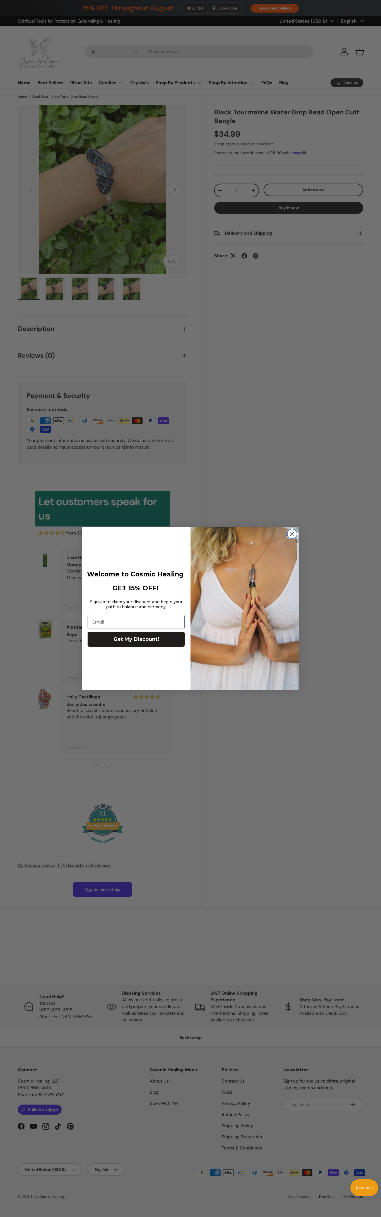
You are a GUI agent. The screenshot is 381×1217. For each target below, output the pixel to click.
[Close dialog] (292, 534)
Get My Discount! (136, 639)
